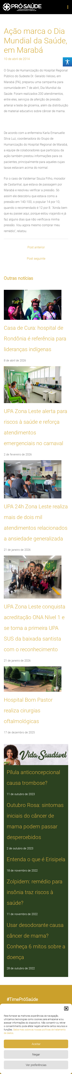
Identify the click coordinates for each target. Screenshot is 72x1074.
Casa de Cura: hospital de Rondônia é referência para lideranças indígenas (35, 338)
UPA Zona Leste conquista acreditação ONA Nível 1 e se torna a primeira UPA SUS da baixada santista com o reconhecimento (34, 628)
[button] (66, 1008)
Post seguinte (36, 258)
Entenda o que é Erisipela (36, 859)
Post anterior (36, 247)
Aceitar (36, 1044)
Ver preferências (36, 1065)
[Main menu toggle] (67, 7)
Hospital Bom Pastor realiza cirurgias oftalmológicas (28, 710)
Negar (36, 1054)
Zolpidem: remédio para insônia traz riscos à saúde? (34, 892)
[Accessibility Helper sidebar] (67, 61)
